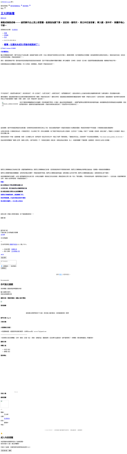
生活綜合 (15, 29)
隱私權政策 (73, 430)
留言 (15, 244)
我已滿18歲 (4, 450)
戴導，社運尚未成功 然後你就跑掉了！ (22, 44)
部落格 (6, 35)
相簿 (5, 33)
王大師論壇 (8, 13)
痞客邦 (12, 244)
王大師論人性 (15, 251)
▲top (2, 254)
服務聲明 (80, 430)
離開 (10, 450)
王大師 (3, 234)
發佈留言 (3, 268)
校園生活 (14, 249)
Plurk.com (16, 391)
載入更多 (3, 257)
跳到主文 (3, 18)
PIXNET (51, 430)
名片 (5, 37)
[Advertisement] (15, 78)
